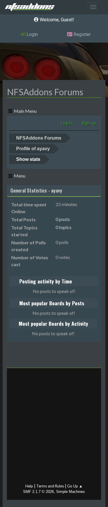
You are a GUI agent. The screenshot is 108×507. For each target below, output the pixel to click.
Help (29, 486)
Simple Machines (70, 491)
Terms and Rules (50, 486)
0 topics (63, 227)
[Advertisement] (54, 427)
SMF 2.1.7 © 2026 (38, 491)
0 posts (63, 219)
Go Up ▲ (75, 486)
